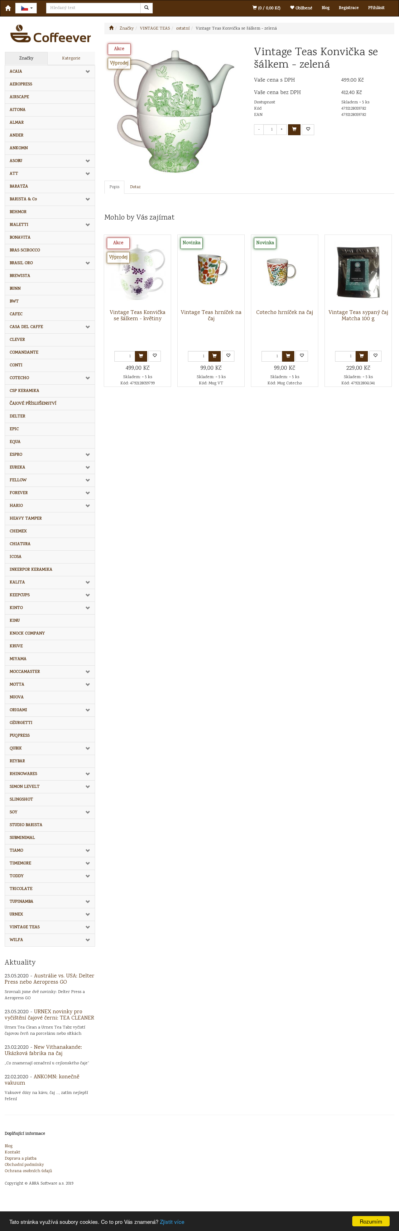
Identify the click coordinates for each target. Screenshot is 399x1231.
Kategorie (71, 58)
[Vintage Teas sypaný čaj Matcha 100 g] (358, 272)
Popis (114, 187)
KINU (15, 621)
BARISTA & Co (23, 199)
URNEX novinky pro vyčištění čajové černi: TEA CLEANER (49, 1015)
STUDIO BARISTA (26, 825)
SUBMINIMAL (22, 838)
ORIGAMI (18, 710)
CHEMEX (18, 531)
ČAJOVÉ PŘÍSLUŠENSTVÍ (33, 404)
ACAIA (16, 72)
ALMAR (17, 123)
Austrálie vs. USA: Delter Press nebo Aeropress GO (49, 979)
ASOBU (16, 161)
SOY (13, 812)
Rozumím (371, 1221)
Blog (325, 8)
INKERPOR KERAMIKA (31, 570)
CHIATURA (20, 544)
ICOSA (16, 557)
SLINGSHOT (21, 799)
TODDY (17, 876)
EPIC (14, 429)
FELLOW (18, 480)
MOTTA (17, 685)
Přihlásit (376, 8)
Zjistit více (172, 1221)
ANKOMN (19, 148)
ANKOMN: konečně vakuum (42, 1080)
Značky (26, 58)
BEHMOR (18, 212)
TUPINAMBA (21, 902)
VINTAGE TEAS (25, 927)
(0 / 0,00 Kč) (269, 8)
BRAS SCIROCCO (25, 250)
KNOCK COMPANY (27, 633)
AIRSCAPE (19, 97)
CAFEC (16, 314)
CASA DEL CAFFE (26, 327)
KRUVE (16, 646)
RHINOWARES (23, 774)
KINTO (16, 608)
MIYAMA (18, 659)
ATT (14, 174)
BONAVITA (20, 238)
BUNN (15, 289)
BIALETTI (19, 225)
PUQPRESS (20, 736)
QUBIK (16, 748)
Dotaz (135, 187)
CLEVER (17, 340)
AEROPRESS (21, 84)
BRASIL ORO (21, 263)
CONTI (16, 365)
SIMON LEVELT (25, 787)
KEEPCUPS (20, 595)
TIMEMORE (20, 863)
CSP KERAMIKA (24, 391)
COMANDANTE (24, 352)
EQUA (15, 442)
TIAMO (16, 851)
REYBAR (17, 761)
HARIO (16, 506)
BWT (14, 301)
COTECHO (19, 378)
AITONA (18, 110)
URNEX (16, 914)
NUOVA (17, 697)
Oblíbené (303, 8)
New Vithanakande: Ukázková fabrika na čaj (43, 1050)
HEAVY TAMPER (26, 519)
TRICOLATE (21, 889)
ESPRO (16, 455)
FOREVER (19, 493)
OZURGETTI (21, 723)
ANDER (16, 135)
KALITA (17, 582)
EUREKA (17, 467)
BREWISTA (20, 276)
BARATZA (19, 186)
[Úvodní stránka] (111, 29)
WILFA (16, 940)
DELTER (17, 416)
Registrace (349, 8)
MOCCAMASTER (25, 672)
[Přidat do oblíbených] (308, 129)
